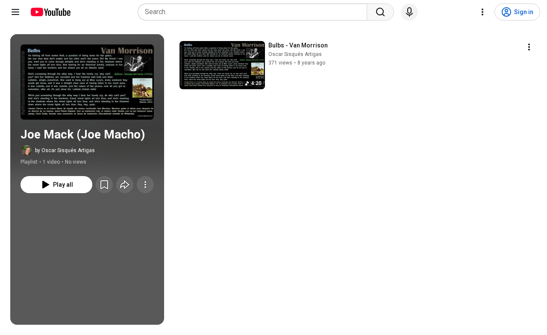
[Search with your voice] (409, 12)
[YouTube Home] (50, 12)
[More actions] (145, 184)
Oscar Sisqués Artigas (295, 54)
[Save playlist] (104, 184)
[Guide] (15, 12)
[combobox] (255, 12)
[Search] (380, 12)
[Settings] (482, 12)
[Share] (124, 184)
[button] (87, 82)
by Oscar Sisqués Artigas (65, 150)
